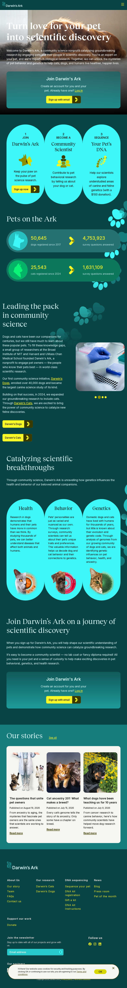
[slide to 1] (95, 397)
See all (53, 737)
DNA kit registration (72, 893)
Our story (13, 886)
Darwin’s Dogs (45, 891)
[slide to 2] (98, 397)
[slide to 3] (102, 397)
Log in (79, 90)
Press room (101, 891)
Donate (12, 924)
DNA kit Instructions (73, 906)
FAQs (10, 896)
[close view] (113, 968)
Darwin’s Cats (23, 403)
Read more (16, 833)
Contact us (14, 901)
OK (100, 971)
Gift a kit (70, 900)
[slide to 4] (105, 397)
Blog (97, 886)
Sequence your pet (77, 886)
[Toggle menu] (123, 4)
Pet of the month (105, 896)
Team (10, 891)
